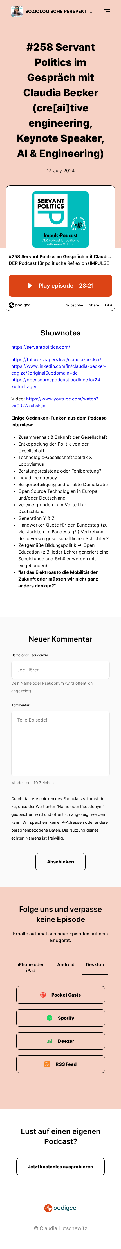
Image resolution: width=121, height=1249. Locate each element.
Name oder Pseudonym (29, 655)
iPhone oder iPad (31, 967)
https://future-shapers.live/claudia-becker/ (56, 359)
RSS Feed (66, 1064)
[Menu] (107, 11)
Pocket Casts (66, 995)
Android (66, 964)
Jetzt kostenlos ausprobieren (60, 1166)
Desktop (95, 964)
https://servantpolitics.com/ (40, 347)
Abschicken (60, 862)
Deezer (66, 1041)
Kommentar (20, 705)
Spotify (66, 1018)
